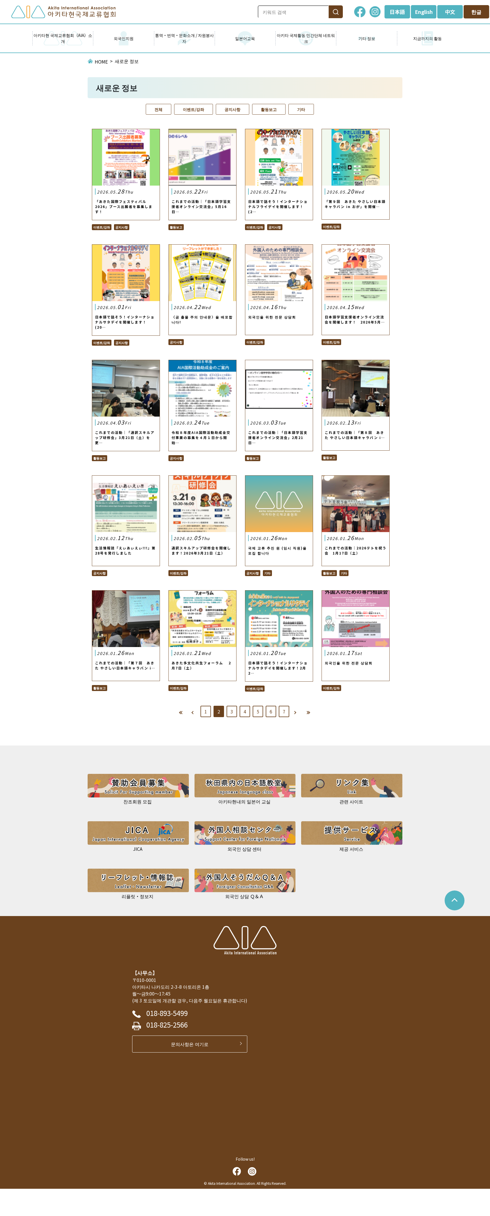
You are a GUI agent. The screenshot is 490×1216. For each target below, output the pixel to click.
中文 (450, 11)
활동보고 (269, 109)
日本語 (397, 11)
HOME (101, 61)
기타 (301, 109)
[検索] (336, 11)
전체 (158, 109)
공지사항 (232, 109)
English (424, 11)
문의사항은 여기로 (192, 1044)
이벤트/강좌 (193, 109)
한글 (476, 11)
